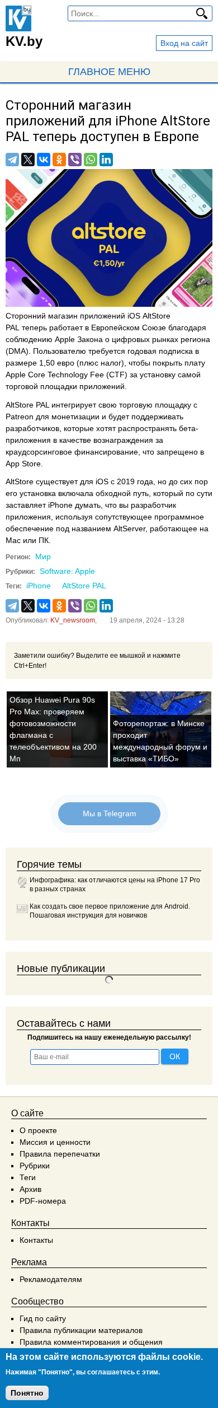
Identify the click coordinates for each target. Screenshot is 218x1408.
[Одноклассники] (59, 159)
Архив (30, 1189)
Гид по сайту (43, 1318)
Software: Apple (67, 571)
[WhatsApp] (90, 159)
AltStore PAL (84, 585)
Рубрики (35, 1165)
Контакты (36, 1240)
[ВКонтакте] (43, 159)
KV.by (24, 41)
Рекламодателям (51, 1279)
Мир (43, 556)
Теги (28, 1177)
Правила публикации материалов (81, 1330)
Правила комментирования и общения (91, 1341)
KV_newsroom (72, 620)
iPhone (38, 585)
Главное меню (109, 71)
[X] (28, 159)
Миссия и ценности (55, 1142)
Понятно (27, 1392)
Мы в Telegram (109, 813)
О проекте (38, 1130)
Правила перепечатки (60, 1153)
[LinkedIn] (106, 159)
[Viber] (75, 159)
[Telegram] (12, 159)
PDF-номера (43, 1200)
